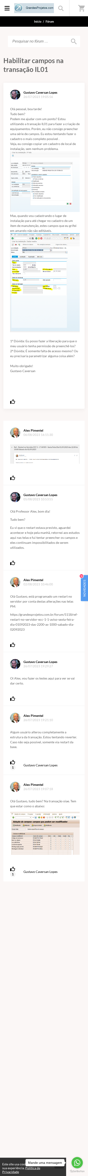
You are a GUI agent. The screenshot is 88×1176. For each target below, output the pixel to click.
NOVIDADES (83, 585)
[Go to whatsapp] (77, 1162)
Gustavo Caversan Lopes (40, 765)
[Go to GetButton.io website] (77, 1171)
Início (37, 21)
